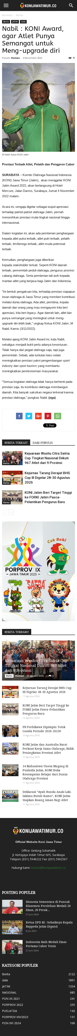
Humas (15, 57)
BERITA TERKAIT (16, 442)
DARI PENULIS (43, 442)
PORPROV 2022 (12, 1005)
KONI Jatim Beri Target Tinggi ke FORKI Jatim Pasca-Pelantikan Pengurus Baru (48, 497)
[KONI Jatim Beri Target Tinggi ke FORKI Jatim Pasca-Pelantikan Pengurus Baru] (12, 497)
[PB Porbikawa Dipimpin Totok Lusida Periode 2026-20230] (10, 731)
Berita (19, 15)
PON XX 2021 (11, 999)
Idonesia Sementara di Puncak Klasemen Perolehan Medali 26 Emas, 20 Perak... (48, 906)
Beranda (7, 15)
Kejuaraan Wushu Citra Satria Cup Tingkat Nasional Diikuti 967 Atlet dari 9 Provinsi (47, 458)
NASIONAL (9, 992)
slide (23, 21)
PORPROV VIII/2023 (15, 1017)
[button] (71, 5)
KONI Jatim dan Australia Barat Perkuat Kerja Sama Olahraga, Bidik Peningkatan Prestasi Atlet (48, 748)
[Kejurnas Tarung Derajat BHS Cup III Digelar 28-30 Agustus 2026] (12, 478)
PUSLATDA (9, 1011)
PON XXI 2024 (11, 1023)
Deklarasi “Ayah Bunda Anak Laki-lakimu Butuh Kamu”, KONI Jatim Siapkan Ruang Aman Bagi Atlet (47, 796)
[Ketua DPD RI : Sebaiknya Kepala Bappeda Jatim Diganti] (12, 927)
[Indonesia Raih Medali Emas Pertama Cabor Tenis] (12, 947)
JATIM (15, 21)
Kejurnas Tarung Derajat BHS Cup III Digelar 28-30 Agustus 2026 (47, 477)
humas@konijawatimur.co (48, 868)
